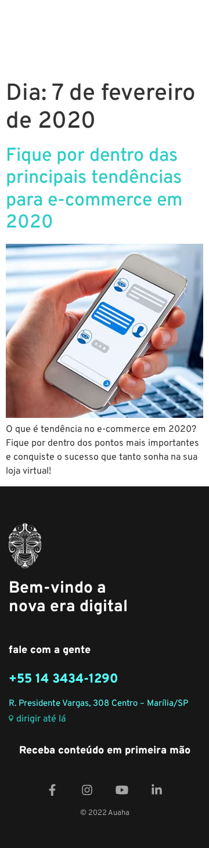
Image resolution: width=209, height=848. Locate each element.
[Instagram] (87, 790)
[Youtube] (122, 790)
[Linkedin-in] (156, 790)
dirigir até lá (41, 719)
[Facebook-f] (52, 790)
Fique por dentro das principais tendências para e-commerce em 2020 (94, 189)
